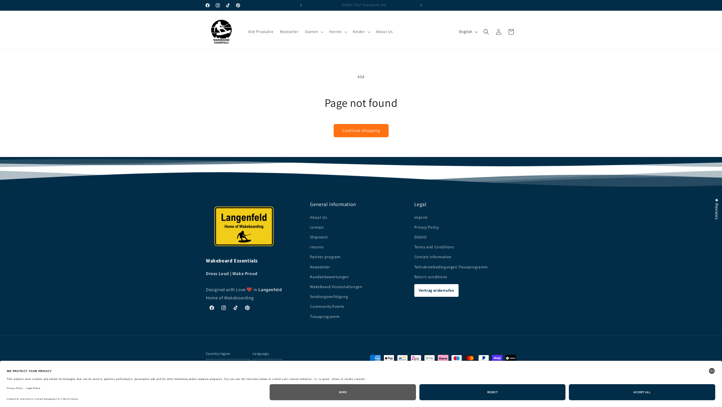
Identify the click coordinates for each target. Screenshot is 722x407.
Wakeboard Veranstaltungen (336, 286)
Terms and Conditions (434, 246)
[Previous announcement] (301, 5)
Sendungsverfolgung (329, 296)
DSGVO (420, 236)
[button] (314, 31)
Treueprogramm (325, 316)
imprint (421, 217)
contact (317, 226)
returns (316, 246)
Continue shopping (361, 130)
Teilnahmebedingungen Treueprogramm (451, 266)
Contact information (433, 256)
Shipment (319, 236)
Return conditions (430, 276)
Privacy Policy (426, 226)
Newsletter (320, 266)
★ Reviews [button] (717, 209)
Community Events (327, 306)
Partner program (325, 256)
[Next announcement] (421, 5)
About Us (318, 217)
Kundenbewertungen (329, 276)
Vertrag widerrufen (436, 290)
